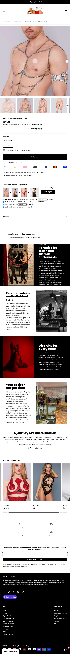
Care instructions (8, 624)
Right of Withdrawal (9, 616)
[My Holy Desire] (35, 11)
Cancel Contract (8, 634)
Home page (6, 21)
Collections (17, 21)
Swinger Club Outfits (60, 618)
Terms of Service (8, 618)
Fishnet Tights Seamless (39, 502)
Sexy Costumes (59, 616)
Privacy (5, 613)
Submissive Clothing (60, 613)
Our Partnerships (8, 621)
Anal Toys (57, 621)
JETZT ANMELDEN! (35, 559)
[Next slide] (67, 61)
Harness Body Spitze (9, 502)
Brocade (56, 610)
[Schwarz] (34, 508)
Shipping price (7, 124)
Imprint (5, 610)
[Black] (4, 508)
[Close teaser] (19, 649)
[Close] (66, 2)
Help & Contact (8, 626)
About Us (6, 629)
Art (55, 624)
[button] (4, 11)
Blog (4, 632)
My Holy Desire (12, 646)
